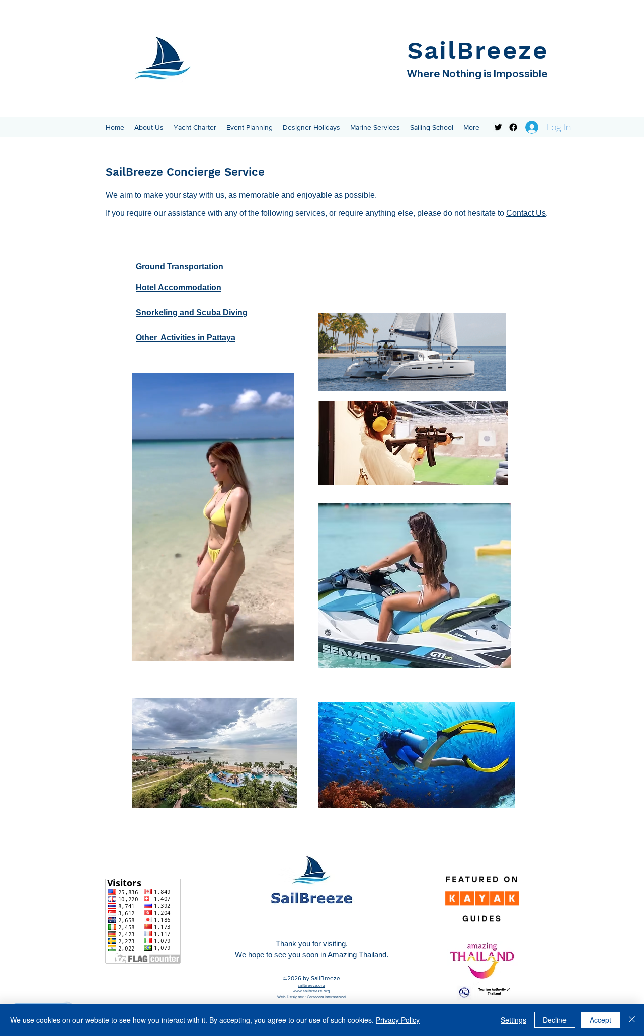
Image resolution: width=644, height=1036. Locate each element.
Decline (555, 1020)
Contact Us (526, 213)
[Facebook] (513, 127)
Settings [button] (513, 1020)
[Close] (632, 1020)
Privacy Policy (398, 1020)
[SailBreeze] (498, 127)
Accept (600, 1020)
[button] (149, 127)
